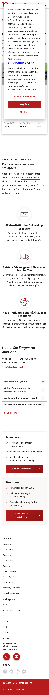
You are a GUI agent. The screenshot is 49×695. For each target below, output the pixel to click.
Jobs (4, 616)
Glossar (6, 621)
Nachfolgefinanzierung (11, 593)
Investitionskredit (30, 177)
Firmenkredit (7, 544)
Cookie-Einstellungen (24, 96)
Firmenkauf (7, 566)
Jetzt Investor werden (22, 469)
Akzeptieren (24, 104)
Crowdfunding (8, 560)
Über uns (6, 632)
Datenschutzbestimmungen (21, 63)
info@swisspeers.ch (14, 367)
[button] (24, 381)
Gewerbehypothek (9, 577)
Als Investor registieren (11, 610)
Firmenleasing (8, 555)
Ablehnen (24, 112)
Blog (5, 627)
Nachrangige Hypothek (11, 588)
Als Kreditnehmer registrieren (22, 515)
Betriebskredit (8, 582)
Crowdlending (8, 549)
